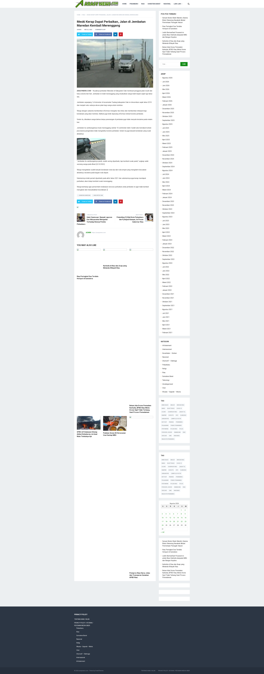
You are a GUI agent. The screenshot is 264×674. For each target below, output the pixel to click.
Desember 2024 (168, 155)
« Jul (162, 532)
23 (185, 521)
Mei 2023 (165, 228)
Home (124, 4)
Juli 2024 (165, 174)
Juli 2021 (165, 313)
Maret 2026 (166, 97)
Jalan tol (182, 412)
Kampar (164, 415)
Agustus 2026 (167, 78)
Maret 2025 (166, 143)
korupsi (171, 415)
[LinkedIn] (115, 34)
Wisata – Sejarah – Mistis (171, 392)
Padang (171, 422)
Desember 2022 (168, 248)
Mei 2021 (165, 321)
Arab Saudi (165, 405)
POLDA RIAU (173, 429)
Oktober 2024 (167, 163)
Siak (170, 435)
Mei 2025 (165, 136)
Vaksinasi (177, 435)
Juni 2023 (165, 224)
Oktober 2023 (167, 209)
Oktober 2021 (167, 302)
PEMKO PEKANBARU (176, 425)
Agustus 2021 (167, 309)
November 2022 (168, 252)
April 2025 (166, 140)
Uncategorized (167, 384)
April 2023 (166, 232)
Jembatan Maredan (84, 195)
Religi (164, 369)
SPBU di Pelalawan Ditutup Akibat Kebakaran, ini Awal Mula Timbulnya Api (87, 434)
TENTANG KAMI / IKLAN (81, 619)
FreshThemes (99, 670)
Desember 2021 (168, 294)
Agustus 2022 (167, 263)
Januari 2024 (167, 197)
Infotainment (166, 345)
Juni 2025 (165, 132)
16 (185, 518)
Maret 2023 (166, 236)
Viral (164, 388)
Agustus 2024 (167, 170)
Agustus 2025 (167, 124)
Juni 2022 (165, 271)
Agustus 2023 (167, 217)
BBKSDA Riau (180, 405)
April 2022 (166, 279)
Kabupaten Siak (98, 195)
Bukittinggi (170, 408)
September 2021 (168, 305)
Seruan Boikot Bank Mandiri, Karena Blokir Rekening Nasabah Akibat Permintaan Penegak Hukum (175, 20)
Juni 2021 (165, 317)
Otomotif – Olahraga (169, 361)
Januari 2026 (167, 105)
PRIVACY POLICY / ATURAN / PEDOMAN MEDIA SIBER (174, 670)
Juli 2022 (165, 267)
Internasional (167, 349)
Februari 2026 (167, 101)
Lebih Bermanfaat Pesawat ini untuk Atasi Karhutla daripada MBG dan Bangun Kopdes (174, 34)
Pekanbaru (134, 4)
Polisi (181, 429)
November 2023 (168, 205)
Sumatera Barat (154, 4)
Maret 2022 (166, 282)
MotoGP (164, 422)
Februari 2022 (167, 286)
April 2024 (166, 186)
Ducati (164, 412)
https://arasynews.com (99, 232)
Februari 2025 (167, 147)
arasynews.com (83, 670)
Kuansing (183, 415)
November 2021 (168, 298)
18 (166, 521)
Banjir (173, 405)
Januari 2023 (167, 244)
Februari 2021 (167, 333)
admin (79, 29)
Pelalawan (165, 425)
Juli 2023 (165, 221)
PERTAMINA (165, 429)
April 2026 (166, 93)
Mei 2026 (165, 89)
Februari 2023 (167, 240)
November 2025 (168, 113)
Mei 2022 (165, 275)
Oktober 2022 (167, 255)
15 (182, 518)
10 (162, 518)
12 (170, 518)
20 (174, 521)
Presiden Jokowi (167, 432)
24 (162, 525)
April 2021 (166, 325)
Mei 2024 (165, 182)
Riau (143, 4)
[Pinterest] (121, 34)
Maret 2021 (166, 329)
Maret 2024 (166, 190)
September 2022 (168, 259)
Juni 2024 (165, 178)
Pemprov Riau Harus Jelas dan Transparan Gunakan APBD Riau (139, 575)
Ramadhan (177, 432)
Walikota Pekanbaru (168, 439)
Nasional (167, 4)
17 (162, 521)
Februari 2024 (167, 194)
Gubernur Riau (172, 412)
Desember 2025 (168, 109)
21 (178, 521)
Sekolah (164, 435)
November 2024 (168, 159)
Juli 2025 (165, 128)
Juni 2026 (165, 86)
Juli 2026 (165, 82)
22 (182, 521)
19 (170, 521)
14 (178, 518)
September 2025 (168, 120)
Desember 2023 (168, 201)
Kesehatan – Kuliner (169, 353)
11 (166, 518)
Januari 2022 (167, 290)
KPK (177, 415)
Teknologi (165, 380)
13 (174, 518)
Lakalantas (165, 418)
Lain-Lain (177, 4)
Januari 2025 (167, 151)
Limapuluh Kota (176, 418)
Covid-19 (179, 408)
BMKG (163, 408)
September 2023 (168, 213)
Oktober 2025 (167, 116)
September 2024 (168, 167)
